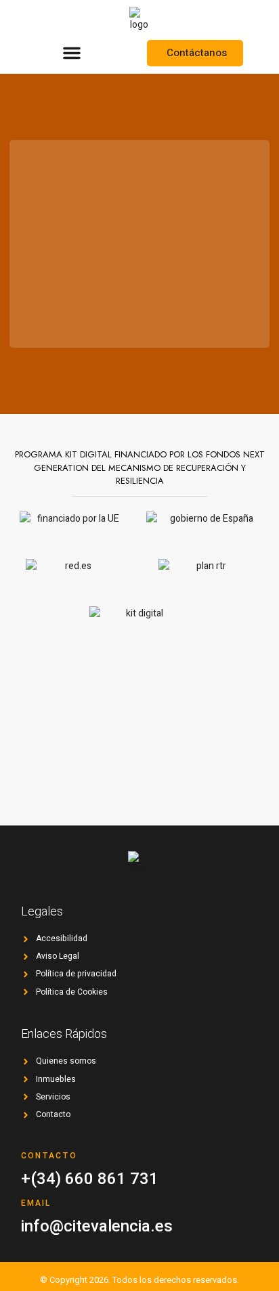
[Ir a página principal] (139, 19)
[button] (72, 53)
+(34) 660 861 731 (89, 1178)
